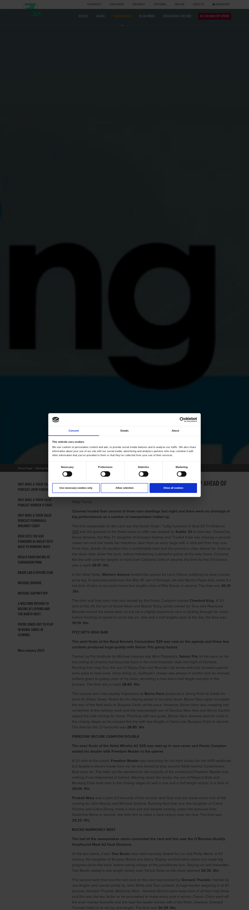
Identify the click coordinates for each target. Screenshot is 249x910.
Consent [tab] (74, 430)
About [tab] (175, 430)
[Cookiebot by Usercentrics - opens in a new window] (182, 419)
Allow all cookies (173, 488)
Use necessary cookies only (75, 488)
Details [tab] (124, 430)
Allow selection (125, 488)
